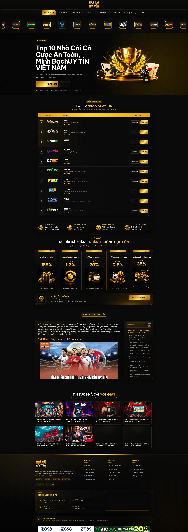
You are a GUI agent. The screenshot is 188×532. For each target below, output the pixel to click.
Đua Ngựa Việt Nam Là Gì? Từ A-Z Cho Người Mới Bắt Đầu (137, 445)
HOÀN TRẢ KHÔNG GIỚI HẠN (141, 345)
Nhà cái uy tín (49, 13)
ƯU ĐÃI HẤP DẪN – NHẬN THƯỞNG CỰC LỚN (136, 338)
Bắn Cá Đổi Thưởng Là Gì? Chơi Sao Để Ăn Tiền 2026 (49, 420)
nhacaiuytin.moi (79, 508)
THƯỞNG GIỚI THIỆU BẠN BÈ (141, 353)
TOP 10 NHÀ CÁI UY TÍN (137, 335)
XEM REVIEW (135, 122)
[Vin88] (52, 121)
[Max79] (52, 150)
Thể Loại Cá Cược (130, 13)
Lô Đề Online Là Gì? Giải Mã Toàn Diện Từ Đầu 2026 (76, 420)
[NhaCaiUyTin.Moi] (94, 5)
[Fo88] (52, 180)
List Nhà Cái (62, 13)
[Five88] (52, 190)
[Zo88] (52, 131)
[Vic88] (52, 141)
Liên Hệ (111, 479)
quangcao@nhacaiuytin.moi (82, 500)
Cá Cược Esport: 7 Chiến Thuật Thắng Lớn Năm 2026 (49, 445)
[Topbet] (52, 209)
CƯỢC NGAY (144, 122)
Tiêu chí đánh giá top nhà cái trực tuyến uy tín (139, 362)
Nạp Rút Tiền (91, 13)
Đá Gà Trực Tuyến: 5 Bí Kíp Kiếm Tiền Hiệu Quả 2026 (137, 420)
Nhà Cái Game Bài (90, 469)
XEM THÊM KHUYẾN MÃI (140, 297)
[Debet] (52, 160)
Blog (142, 13)
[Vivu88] (52, 170)
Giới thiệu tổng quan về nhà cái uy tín (139, 357)
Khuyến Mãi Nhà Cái (115, 466)
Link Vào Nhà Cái (138, 472)
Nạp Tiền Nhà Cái (138, 466)
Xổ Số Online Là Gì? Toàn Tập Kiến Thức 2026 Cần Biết (107, 445)
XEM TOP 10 (64, 84)
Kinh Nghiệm (116, 13)
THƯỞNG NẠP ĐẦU (138, 342)
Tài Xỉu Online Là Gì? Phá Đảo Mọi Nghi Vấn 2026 (107, 420)
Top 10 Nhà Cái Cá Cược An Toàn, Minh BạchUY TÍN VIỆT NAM (138, 331)
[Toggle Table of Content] (148, 325)
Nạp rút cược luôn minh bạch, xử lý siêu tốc (140, 375)
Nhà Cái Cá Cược (90, 466)
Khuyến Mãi (103, 13)
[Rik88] (52, 199)
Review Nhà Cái (77, 13)
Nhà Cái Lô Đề (89, 472)
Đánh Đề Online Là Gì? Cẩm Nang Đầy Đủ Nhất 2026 (76, 445)
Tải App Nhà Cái (138, 476)
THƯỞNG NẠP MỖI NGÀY (140, 348)
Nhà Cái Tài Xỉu (90, 476)
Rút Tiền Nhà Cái (138, 469)
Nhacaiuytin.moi (40, 471)
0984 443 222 (47, 508)
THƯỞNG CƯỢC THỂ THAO (141, 351)
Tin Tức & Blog (113, 476)
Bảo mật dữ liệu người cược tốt (139, 371)
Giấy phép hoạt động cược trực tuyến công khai (139, 366)
